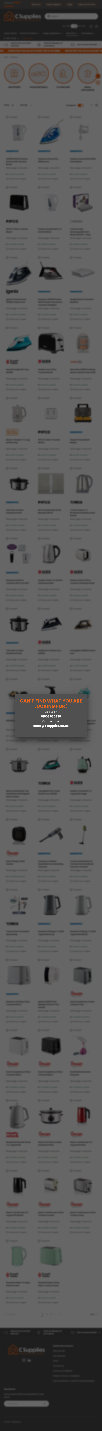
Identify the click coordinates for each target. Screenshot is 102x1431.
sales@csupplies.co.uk (51, 726)
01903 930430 (51, 716)
